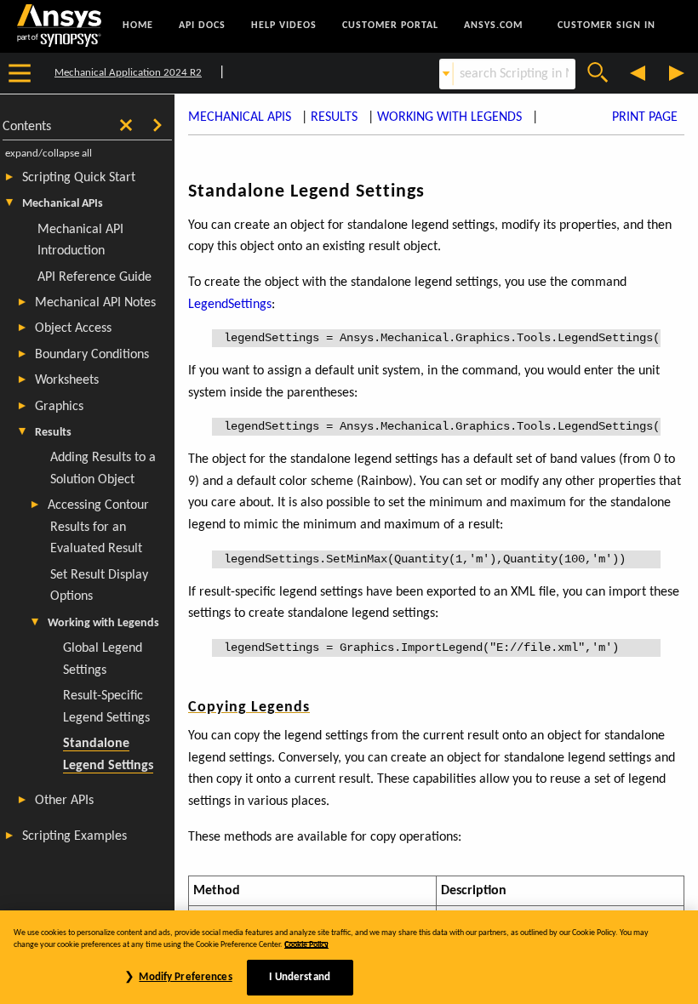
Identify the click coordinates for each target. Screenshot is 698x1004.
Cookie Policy (306, 945)
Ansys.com (493, 25)
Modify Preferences (185, 977)
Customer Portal (390, 25)
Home (138, 25)
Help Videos (284, 25)
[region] (349, 957)
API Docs (202, 25)
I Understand (299, 977)
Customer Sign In (606, 25)
